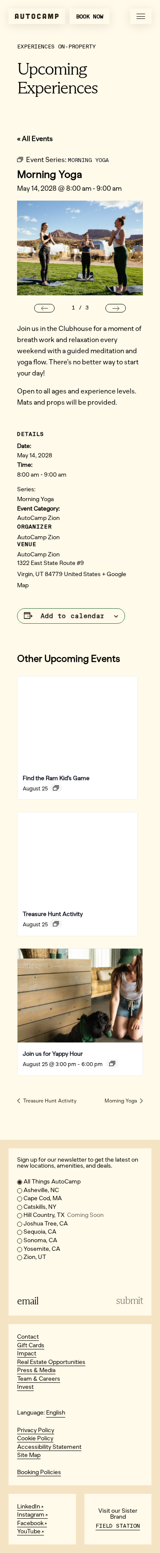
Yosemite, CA (41, 1249)
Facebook (30, 1523)
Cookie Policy (35, 1438)
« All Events (35, 139)
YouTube (29, 1531)
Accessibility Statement (49, 1447)
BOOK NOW (89, 16)
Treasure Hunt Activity (53, 914)
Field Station (118, 1525)
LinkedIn (28, 1506)
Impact (26, 1353)
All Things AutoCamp (52, 1181)
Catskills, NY (39, 1207)
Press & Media (36, 1370)
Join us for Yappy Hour (53, 1053)
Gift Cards (30, 1345)
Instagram (30, 1514)
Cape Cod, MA (42, 1198)
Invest (25, 1387)
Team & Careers (38, 1378)
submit (129, 1300)
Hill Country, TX (63, 1215)
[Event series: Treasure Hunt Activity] (56, 923)
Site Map (29, 1455)
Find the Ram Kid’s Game (56, 778)
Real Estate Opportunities (51, 1362)
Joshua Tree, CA (45, 1223)
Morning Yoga (35, 499)
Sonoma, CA (40, 1240)
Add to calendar (73, 616)
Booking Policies (39, 1472)
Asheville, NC (41, 1190)
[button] (44, 308)
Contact (28, 1336)
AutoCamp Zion (38, 518)
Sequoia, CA (39, 1231)
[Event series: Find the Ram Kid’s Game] (56, 787)
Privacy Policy (35, 1430)
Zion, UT (34, 1257)
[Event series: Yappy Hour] (112, 1063)
